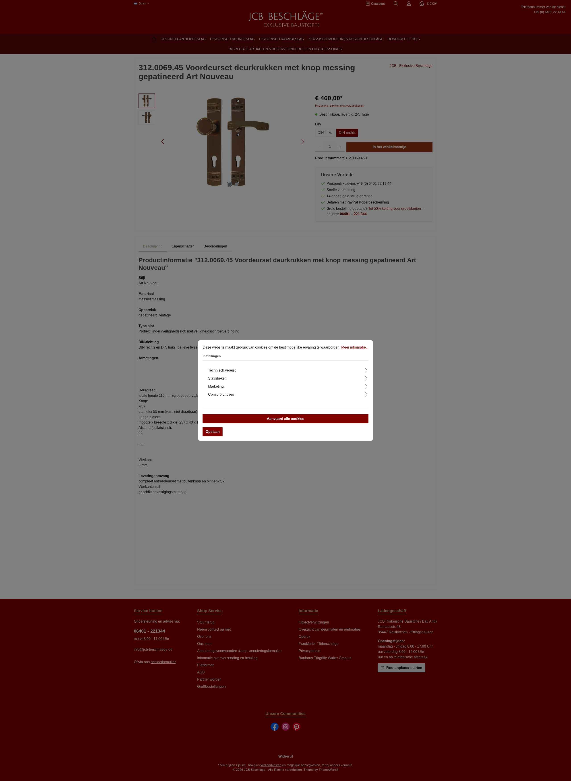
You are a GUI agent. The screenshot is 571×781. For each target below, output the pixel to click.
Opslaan (213, 432)
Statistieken (217, 378)
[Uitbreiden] (366, 370)
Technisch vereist (222, 370)
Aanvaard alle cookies (285, 419)
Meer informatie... (354, 347)
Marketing (216, 386)
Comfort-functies (221, 394)
